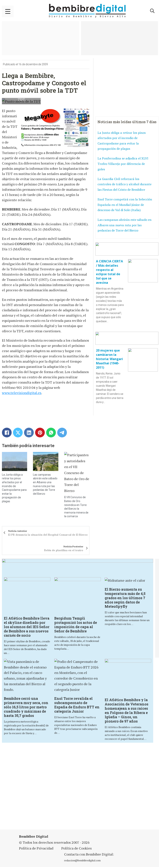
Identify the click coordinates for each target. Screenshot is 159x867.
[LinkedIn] (29, 432)
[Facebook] (7, 432)
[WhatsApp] (51, 432)
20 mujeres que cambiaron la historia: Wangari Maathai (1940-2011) (109, 359)
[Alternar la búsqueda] (152, 11)
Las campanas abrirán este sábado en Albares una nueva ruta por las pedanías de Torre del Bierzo (124, 225)
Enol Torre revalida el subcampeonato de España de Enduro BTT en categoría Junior (76, 705)
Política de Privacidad (36, 848)
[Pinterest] (40, 432)
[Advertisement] (55, 788)
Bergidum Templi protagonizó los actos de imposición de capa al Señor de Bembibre (75, 624)
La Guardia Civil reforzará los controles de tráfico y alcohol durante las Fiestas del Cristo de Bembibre (124, 184)
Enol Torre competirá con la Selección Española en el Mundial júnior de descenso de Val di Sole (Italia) (125, 204)
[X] (18, 432)
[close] (8, 11)
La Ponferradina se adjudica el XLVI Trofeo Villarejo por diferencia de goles (123, 163)
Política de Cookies (76, 848)
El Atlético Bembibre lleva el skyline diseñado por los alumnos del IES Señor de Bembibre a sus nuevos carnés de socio (26, 627)
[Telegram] (62, 432)
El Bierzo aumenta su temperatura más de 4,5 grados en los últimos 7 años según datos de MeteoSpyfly (125, 598)
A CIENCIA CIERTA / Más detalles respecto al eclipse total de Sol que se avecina (109, 272)
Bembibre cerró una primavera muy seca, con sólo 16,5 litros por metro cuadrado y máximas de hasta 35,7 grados (26, 707)
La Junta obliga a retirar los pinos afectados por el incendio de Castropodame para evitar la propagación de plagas (122, 141)
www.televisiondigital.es (21, 392)
